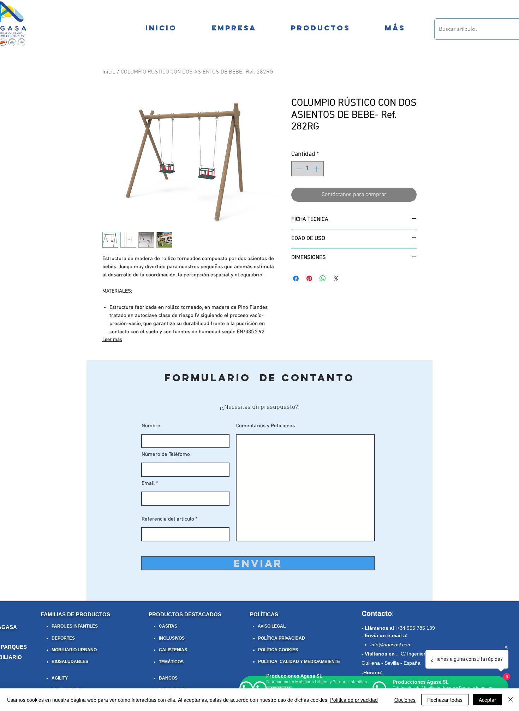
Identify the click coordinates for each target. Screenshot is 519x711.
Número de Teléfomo (166, 454)
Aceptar (487, 699)
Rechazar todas (445, 699)
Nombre (151, 426)
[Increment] (317, 168)
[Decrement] (297, 168)
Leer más (112, 340)
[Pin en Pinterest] (309, 278)
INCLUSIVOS (172, 638)
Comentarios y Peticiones (265, 426)
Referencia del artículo (168, 519)
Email (148, 483)
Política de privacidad (354, 699)
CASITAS (168, 626)
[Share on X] (336, 278)
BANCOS (168, 678)
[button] (395, 27)
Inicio (108, 72)
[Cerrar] (510, 699)
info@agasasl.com (391, 644)
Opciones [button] (405, 699)
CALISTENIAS (173, 649)
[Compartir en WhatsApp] (322, 278)
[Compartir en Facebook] (296, 278)
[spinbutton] (307, 168)
